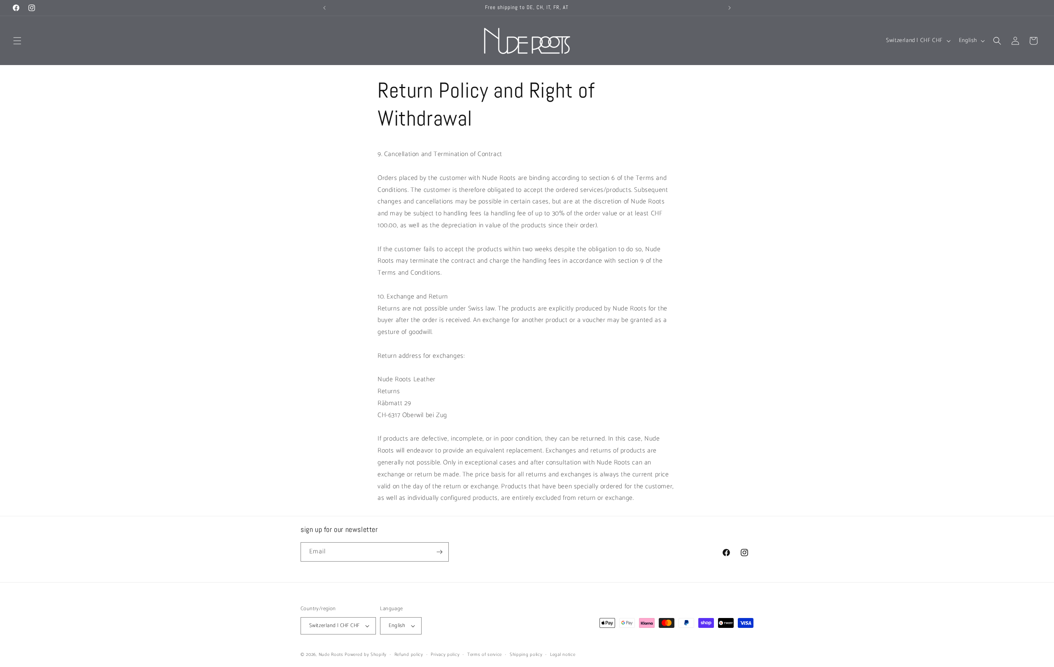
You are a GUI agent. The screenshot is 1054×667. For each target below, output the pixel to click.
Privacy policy (445, 654)
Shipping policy (526, 654)
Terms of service (484, 654)
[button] (17, 41)
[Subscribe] (439, 552)
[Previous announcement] (324, 8)
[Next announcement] (730, 8)
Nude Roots (331, 654)
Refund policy (408, 654)
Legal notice (562, 654)
